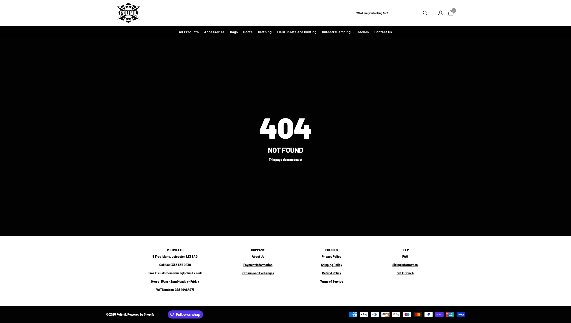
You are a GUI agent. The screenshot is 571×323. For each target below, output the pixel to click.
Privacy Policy (331, 256)
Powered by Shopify (140, 314)
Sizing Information (405, 265)
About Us (258, 256)
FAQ (405, 256)
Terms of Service (331, 281)
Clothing (264, 32)
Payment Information (258, 265)
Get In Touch (405, 273)
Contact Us (383, 32)
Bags (234, 32)
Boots (248, 32)
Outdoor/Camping (336, 32)
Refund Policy (331, 273)
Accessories (214, 32)
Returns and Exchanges (258, 273)
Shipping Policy (331, 265)
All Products (189, 32)
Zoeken (425, 13)
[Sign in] (440, 13)
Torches (362, 32)
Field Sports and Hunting (296, 32)
